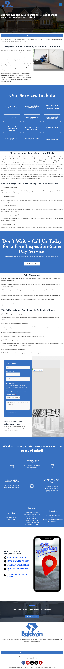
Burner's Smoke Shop (18, 565)
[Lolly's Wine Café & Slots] (5, 575)
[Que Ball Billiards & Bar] (5, 569)
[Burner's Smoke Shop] (5, 565)
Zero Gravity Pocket (18, 561)
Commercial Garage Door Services (17, 387)
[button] (32, 647)
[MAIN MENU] (61, 4)
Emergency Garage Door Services (17, 391)
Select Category (11, 383)
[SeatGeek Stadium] (5, 557)
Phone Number (10, 371)
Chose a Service (11, 394)
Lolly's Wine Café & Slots (17, 575)
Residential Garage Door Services (17, 385)
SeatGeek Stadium (16, 557)
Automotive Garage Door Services (17, 389)
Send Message (12, 413)
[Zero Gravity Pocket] (5, 561)
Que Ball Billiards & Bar (17, 570)
